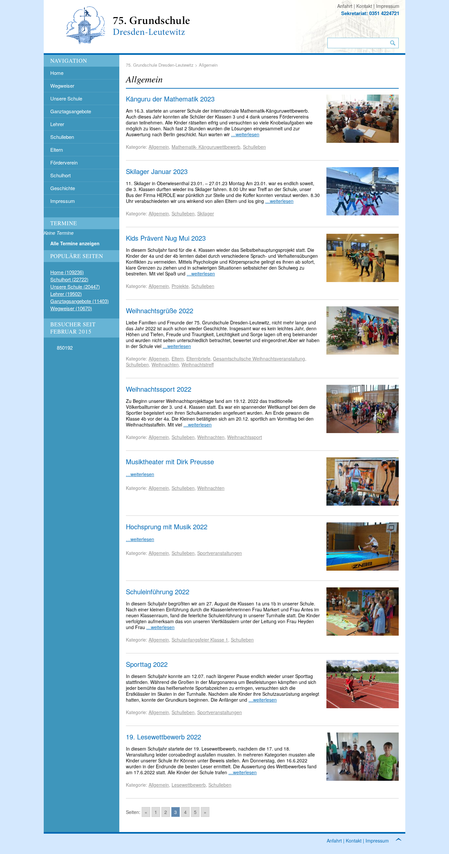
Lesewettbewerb (189, 784)
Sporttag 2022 (147, 664)
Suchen (393, 43)
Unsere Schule (66, 98)
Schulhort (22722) (69, 279)
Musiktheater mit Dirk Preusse (170, 461)
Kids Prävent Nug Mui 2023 (166, 238)
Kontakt (364, 6)
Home (56, 72)
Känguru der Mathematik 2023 (170, 98)
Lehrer (57, 123)
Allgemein (159, 146)
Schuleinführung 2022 (157, 591)
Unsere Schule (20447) (75, 286)
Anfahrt (344, 6)
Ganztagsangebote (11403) (79, 300)
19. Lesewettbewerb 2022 (163, 736)
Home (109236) (67, 272)
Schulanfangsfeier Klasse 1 (200, 639)
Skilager (205, 213)
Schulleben (62, 136)
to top (402, 840)
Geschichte (62, 188)
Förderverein (64, 162)
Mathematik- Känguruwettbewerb (206, 146)
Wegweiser (62, 85)
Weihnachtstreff (197, 364)
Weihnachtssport (244, 437)
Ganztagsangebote (70, 111)
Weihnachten (165, 364)
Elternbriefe (198, 358)
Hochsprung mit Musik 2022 (166, 526)
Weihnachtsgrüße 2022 (159, 310)
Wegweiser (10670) (71, 308)
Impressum (387, 6)
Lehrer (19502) (66, 293)
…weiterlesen (245, 134)
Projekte (180, 286)
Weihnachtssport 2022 (158, 389)
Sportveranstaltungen (219, 553)
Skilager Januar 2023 (157, 171)
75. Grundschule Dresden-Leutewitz (160, 65)
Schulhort (60, 175)
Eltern (56, 149)
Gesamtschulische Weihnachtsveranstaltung (259, 358)
